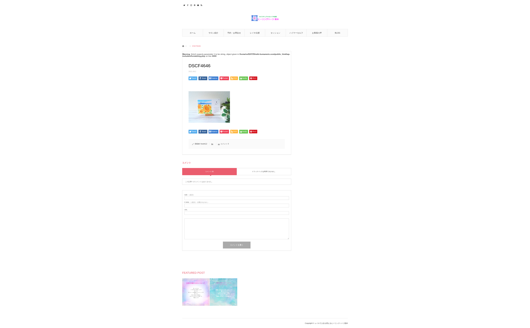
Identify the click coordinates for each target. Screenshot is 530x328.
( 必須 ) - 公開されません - (196, 202)
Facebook (187, 5)
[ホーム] (183, 46)
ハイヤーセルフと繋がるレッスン (296, 34)
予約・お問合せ (234, 33)
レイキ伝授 (255, 33)
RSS (201, 5)
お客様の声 (317, 33)
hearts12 (204, 144)
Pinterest (194, 5)
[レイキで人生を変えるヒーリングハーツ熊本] (265, 18)
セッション (275, 33)
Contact (197, 5)
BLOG (337, 33)
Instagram (191, 5)
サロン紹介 (213, 33)
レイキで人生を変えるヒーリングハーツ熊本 (331, 323)
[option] (196, 292)
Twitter (184, 5)
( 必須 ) (189, 195)
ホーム (193, 33)
